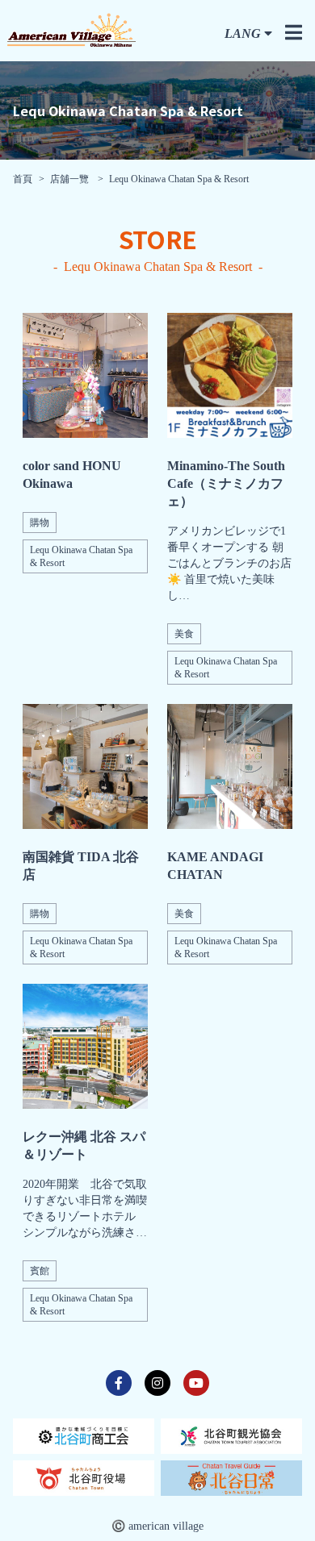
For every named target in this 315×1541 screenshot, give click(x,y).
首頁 (22, 179)
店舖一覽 (70, 179)
